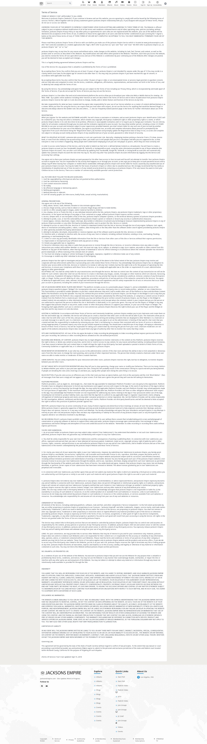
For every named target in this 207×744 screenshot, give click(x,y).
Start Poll (121, 677)
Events (98, 707)
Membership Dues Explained (119, 740)
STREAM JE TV (160, 740)
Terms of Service (58, 740)
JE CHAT (121, 716)
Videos (120, 727)
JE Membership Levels (100, 740)
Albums (99, 677)
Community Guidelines (81, 740)
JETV (119, 697)
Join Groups (122, 705)
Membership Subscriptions (140, 740)
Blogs (98, 690)
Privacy (71, 740)
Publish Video (123, 686)
